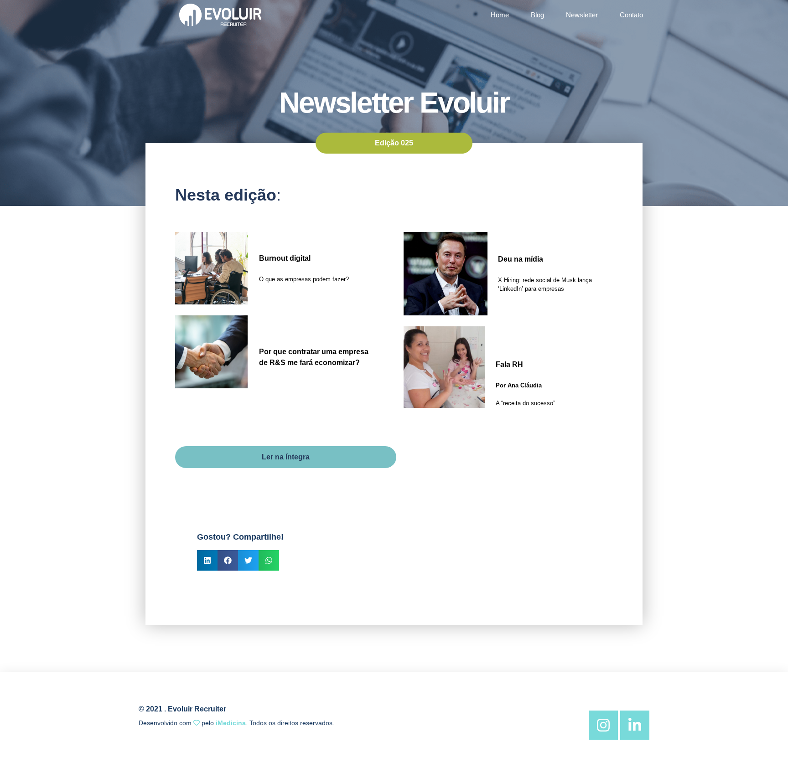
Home (500, 15)
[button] (207, 560)
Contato (631, 15)
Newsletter (582, 15)
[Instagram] (603, 725)
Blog (537, 15)
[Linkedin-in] (634, 725)
